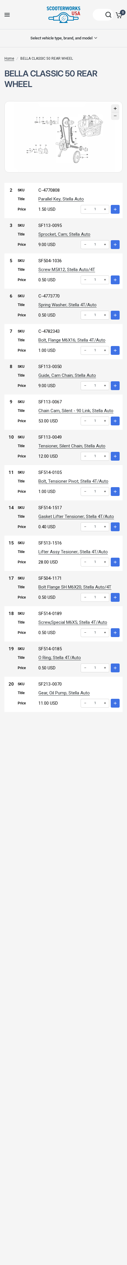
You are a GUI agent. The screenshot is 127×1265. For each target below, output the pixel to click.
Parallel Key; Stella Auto (61, 199)
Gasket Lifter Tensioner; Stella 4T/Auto (76, 516)
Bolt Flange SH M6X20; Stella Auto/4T (74, 587)
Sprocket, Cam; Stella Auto (64, 234)
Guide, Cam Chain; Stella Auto (67, 375)
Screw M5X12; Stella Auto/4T (66, 269)
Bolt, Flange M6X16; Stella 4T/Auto (71, 340)
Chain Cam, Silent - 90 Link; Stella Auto (75, 410)
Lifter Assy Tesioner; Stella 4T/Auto (73, 551)
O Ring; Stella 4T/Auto (59, 657)
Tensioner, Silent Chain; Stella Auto (71, 446)
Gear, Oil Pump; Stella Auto (64, 693)
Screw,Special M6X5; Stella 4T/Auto (72, 622)
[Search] (103, 15)
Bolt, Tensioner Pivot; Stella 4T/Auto (73, 481)
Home (9, 58)
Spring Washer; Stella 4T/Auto (67, 305)
